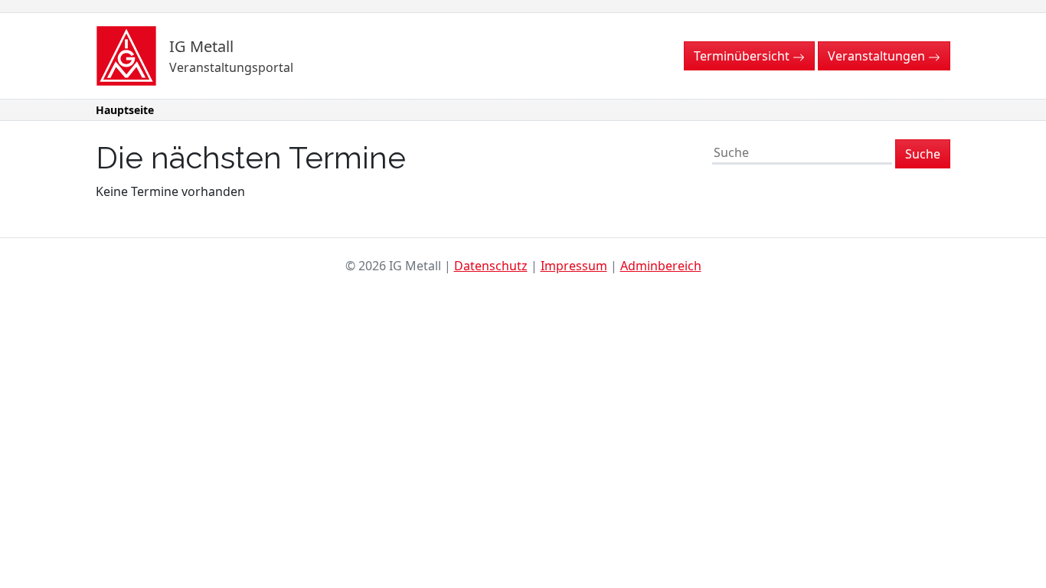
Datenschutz (491, 265)
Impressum (574, 265)
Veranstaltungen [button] (878, 55)
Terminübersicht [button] (743, 55)
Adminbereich (660, 265)
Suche (922, 153)
